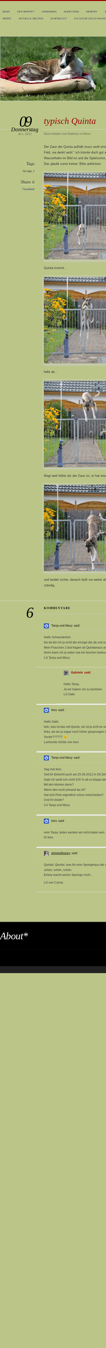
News (6, 11)
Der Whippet (26, 11)
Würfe (6, 18)
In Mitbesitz (59, 18)
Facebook (28, 189)
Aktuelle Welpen (31, 18)
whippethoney (60, 853)
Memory (91, 11)
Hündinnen (49, 11)
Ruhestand (71, 11)
